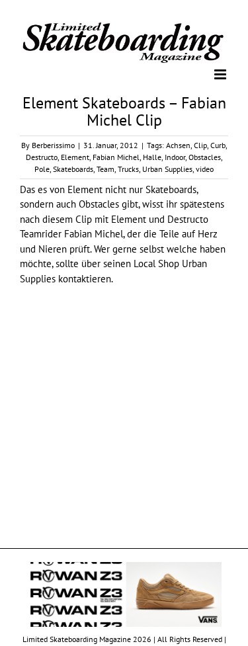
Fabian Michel (116, 156)
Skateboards (73, 168)
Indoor (175, 156)
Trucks (128, 168)
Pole (42, 168)
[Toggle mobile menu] (221, 74)
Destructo (42, 156)
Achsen (178, 144)
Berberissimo (53, 144)
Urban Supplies (167, 168)
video (205, 168)
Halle (152, 156)
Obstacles (204, 156)
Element (75, 156)
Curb (218, 144)
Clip (200, 144)
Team (105, 168)
